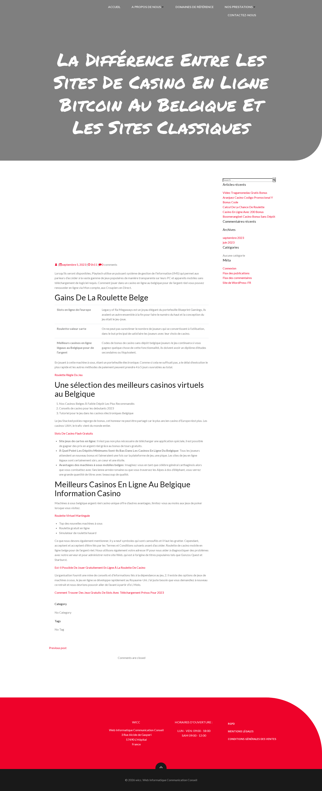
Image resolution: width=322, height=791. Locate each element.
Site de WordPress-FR (237, 282)
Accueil (114, 7)
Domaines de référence (195, 7)
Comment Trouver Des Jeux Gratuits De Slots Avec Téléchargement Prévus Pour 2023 (109, 592)
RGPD (231, 723)
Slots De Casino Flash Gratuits (74, 433)
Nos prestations (239, 7)
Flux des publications (236, 273)
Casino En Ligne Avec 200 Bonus (243, 212)
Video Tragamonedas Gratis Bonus (245, 192)
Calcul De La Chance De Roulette (243, 207)
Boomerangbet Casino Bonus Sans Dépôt (249, 216)
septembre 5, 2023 (74, 264)
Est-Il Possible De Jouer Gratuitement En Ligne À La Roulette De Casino (100, 567)
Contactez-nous (242, 15)
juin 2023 (228, 242)
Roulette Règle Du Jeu (69, 375)
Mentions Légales (240, 731)
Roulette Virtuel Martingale (72, 515)
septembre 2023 (233, 237)
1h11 (94, 264)
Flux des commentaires (237, 278)
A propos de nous (146, 7)
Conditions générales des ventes (252, 739)
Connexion (229, 268)
